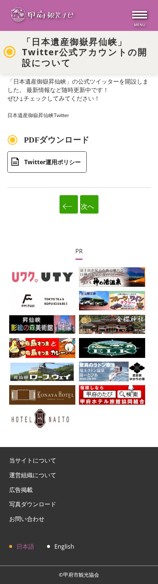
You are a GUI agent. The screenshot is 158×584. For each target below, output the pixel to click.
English (64, 546)
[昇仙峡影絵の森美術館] (42, 324)
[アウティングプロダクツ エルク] (112, 347)
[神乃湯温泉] (112, 276)
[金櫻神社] (112, 324)
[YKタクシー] (112, 300)
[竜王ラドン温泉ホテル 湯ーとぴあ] (112, 371)
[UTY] (42, 276)
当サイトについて (32, 460)
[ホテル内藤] (42, 418)
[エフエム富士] (42, 300)
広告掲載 (21, 490)
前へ (69, 204)
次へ (89, 206)
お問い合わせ (26, 519)
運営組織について (32, 475)
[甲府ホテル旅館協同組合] (112, 394)
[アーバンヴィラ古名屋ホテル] (42, 394)
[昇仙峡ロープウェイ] (42, 371)
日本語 (25, 546)
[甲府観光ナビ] (42, 15)
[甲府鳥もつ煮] (42, 347)
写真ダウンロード (32, 504)
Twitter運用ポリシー (52, 162)
